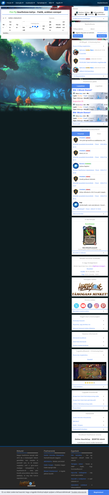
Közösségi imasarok (79, 321)
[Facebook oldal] (89, 305)
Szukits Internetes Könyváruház (82, 417)
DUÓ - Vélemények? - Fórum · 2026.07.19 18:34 (87, 209)
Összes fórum (77, 408)
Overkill (90, 360)
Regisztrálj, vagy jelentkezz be (81, 324)
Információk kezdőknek (79, 338)
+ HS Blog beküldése (79, 76)
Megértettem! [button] (98, 492)
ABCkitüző (76, 421)
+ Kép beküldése (78, 387)
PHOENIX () (84, 59)
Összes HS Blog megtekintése (81, 46)
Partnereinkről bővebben (80, 429)
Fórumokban (101, 14)
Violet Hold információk (79, 342)
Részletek (90, 269)
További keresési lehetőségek (81, 18)
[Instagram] (96, 305)
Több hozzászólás (78, 214)
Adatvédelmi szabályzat (79, 485)
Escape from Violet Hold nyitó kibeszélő (84, 400)
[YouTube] (83, 305)
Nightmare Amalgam (99, 266)
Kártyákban (80, 14)
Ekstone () (85, 163)
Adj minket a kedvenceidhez (81, 311)
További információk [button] (78, 492)
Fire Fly (38, 7)
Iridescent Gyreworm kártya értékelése (84, 328)
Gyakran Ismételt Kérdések (80, 345)
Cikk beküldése (76, 455)
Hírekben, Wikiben (84, 12)
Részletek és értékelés (79, 253)
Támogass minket (77, 464)
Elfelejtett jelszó (102, 33)
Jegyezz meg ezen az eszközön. (84, 33)
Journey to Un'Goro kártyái (25, 7)
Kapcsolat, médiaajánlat (79, 472)
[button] (6, 26)
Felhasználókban (98, 12)
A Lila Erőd (82, 53)
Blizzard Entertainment (51, 471)
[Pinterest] (103, 305)
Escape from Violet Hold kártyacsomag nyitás (86, 396)
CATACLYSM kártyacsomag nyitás (83, 404)
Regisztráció (101, 36)
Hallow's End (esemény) (86, 71)
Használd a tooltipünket (78, 479)
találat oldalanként (15, 18)
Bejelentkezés (103, 3)
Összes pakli (76, 124)
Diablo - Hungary (78, 425)
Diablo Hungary (48, 465)
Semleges (11, 7)
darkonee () (86, 50)
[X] (76, 305)
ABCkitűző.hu (48, 461)
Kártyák (4, 7)
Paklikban (91, 14)
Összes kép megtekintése (80, 355)
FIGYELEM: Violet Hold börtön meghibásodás (92, 62)
